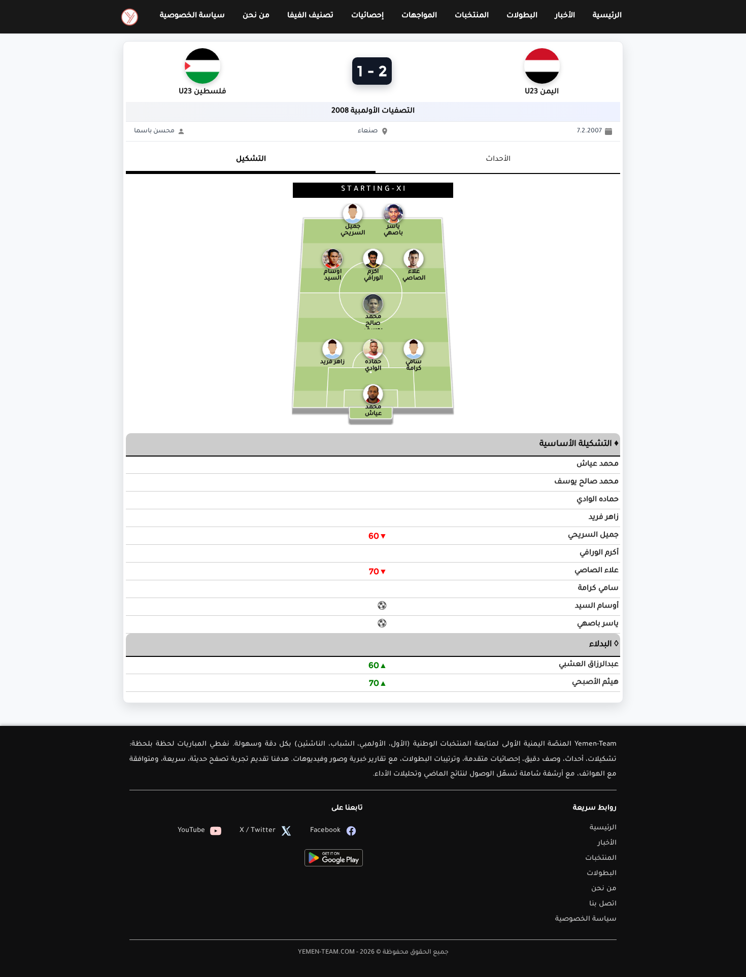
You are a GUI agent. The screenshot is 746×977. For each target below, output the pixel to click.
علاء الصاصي (596, 571)
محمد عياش (598, 465)
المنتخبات (472, 16)
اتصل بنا (603, 904)
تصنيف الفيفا (310, 16)
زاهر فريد (604, 518)
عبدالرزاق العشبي (589, 665)
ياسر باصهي (598, 624)
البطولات (521, 16)
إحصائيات (367, 16)
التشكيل (251, 160)
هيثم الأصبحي (595, 683)
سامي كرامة (598, 589)
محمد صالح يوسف (586, 482)
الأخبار (565, 16)
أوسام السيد (597, 607)
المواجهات (419, 16)
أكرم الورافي (599, 553)
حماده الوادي (598, 500)
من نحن (256, 16)
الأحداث (498, 160)
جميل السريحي (593, 536)
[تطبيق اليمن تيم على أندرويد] (333, 857)
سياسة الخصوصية (192, 16)
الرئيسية (607, 16)
